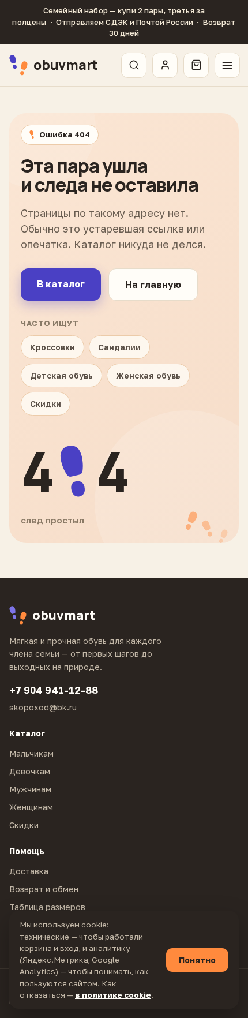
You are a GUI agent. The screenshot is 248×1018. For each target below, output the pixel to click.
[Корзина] (196, 65)
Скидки (45, 404)
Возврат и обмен (43, 889)
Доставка (28, 871)
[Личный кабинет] (165, 65)
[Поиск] (133, 65)
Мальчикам (31, 753)
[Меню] (227, 65)
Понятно (197, 960)
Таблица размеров (47, 907)
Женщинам (31, 807)
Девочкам (29, 771)
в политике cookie (113, 995)
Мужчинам (30, 789)
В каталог (61, 284)
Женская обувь (148, 375)
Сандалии (119, 347)
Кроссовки (52, 347)
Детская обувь (61, 375)
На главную (153, 284)
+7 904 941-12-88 (53, 690)
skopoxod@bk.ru (43, 707)
